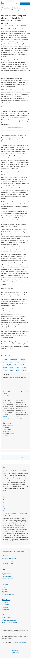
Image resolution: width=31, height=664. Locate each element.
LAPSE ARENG (6, 599)
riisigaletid (9, 364)
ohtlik (23, 362)
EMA (3, 614)
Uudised (11, 370)
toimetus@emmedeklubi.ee (23, 631)
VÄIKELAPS (5, 584)
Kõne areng (4, 589)
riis (3, 364)
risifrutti (22, 364)
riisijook (15, 364)
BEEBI (3, 570)
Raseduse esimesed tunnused (9, 558)
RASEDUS (5, 555)
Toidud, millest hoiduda (7, 563)
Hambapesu (4, 591)
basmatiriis (22, 359)
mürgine (17, 362)
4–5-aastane (5, 606)
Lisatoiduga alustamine (7, 578)
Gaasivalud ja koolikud (7, 576)
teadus (11, 367)
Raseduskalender (10, 3)
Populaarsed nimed (6, 573)
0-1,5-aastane (5, 602)
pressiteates (9, 35)
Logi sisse (25, 4)
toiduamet (24, 367)
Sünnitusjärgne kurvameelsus (9, 620)
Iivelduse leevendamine (7, 560)
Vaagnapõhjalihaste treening (8, 619)
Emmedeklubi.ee (15, 655)
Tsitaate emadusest (6, 617)
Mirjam (8, 470)
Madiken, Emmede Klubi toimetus (15, 513)
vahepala (24, 370)
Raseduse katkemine (7, 565)
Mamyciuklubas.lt (15, 652)
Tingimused (15, 642)
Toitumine (5, 370)
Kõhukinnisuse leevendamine (9, 561)
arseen (5, 359)
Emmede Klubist (22, 642)
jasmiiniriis (5, 362)
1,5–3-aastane (5, 604)
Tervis (17, 367)
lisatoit (11, 362)
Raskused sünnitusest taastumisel (10, 622)
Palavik (3, 587)
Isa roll (3, 624)
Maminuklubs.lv (15, 650)
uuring (17, 370)
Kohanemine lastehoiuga (8, 594)
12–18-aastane (5, 609)
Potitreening (4, 592)
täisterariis (5, 367)
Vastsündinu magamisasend (8, 574)
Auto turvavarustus (6, 579)
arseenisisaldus (13, 359)
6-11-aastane (5, 607)
